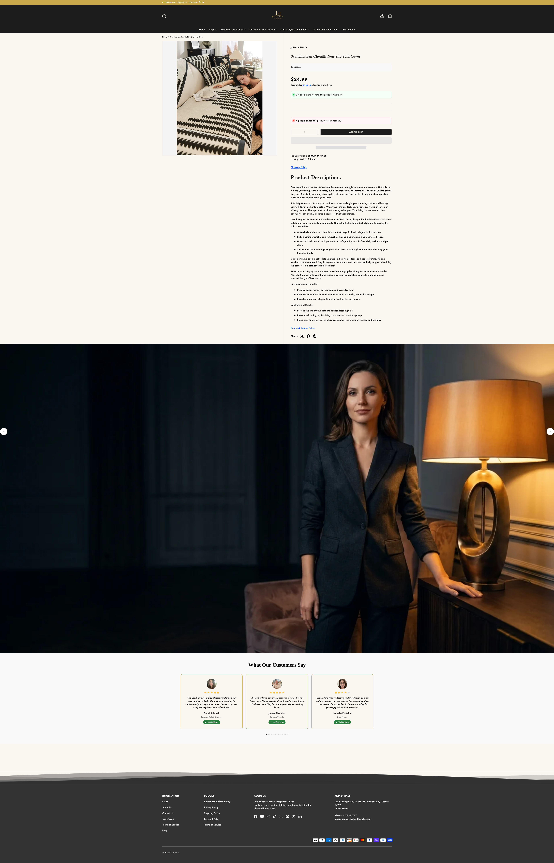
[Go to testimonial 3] (271, 734)
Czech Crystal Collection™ (294, 29)
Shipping (307, 84)
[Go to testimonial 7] (280, 734)
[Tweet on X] (302, 336)
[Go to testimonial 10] (287, 734)
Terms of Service (170, 824)
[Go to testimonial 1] (266, 734)
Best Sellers (348, 29)
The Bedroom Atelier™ (233, 29)
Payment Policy (212, 819)
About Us (167, 807)
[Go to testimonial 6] (278, 734)
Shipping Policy (299, 167)
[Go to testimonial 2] (268, 734)
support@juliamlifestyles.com (356, 819)
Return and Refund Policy (217, 801)
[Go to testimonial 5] (275, 734)
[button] (341, 140)
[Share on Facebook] (308, 336)
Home (202, 29)
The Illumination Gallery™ (263, 29)
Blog (164, 830)
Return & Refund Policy (303, 328)
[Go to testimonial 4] (273, 734)
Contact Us (167, 813)
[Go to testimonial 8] (282, 734)
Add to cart (356, 132)
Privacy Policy (211, 807)
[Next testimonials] (550, 431)
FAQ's (165, 801)
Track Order (168, 819)
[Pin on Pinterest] (314, 336)
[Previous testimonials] (3, 431)
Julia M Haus (174, 852)
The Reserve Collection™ (325, 29)
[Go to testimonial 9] (285, 734)
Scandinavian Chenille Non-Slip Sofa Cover (186, 37)
